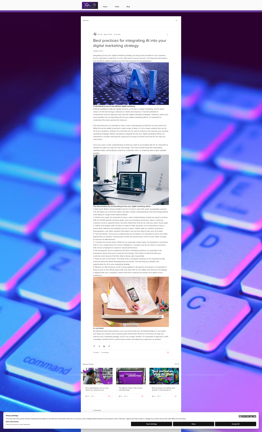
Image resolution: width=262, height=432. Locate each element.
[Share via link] (109, 346)
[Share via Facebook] (94, 346)
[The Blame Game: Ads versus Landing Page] (131, 376)
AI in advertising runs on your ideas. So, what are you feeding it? (97, 389)
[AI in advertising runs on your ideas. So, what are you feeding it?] (98, 376)
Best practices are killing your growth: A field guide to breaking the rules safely (163, 389)
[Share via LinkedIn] (104, 346)
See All (177, 364)
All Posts (86, 20)
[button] (176, 20)
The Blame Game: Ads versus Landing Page (130, 389)
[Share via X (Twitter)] (99, 346)
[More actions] (167, 34)
